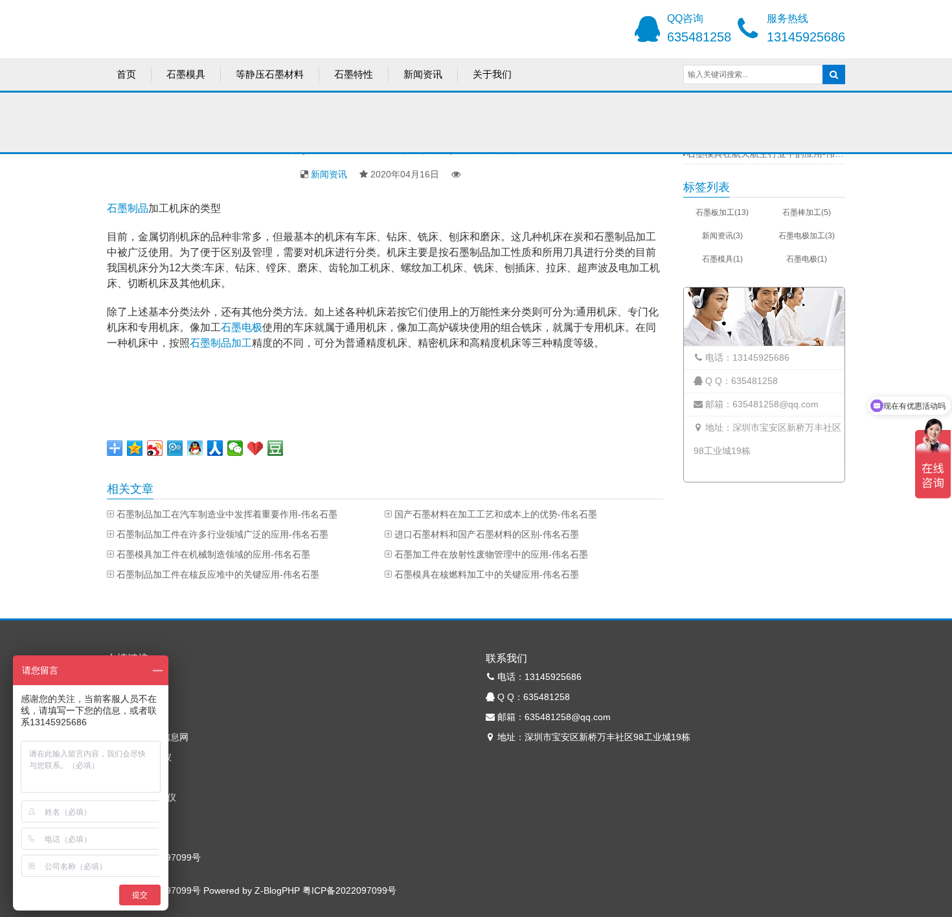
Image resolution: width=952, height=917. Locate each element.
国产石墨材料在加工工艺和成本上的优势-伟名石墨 (495, 514)
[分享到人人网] (215, 448)
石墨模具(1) (722, 259)
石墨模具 (185, 74)
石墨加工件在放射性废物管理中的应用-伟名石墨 (491, 554)
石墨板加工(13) (722, 212)
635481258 (699, 37)
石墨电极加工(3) (806, 235)
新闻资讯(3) (722, 235)
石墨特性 (353, 74)
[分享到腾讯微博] (175, 448)
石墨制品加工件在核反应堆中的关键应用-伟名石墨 (218, 574)
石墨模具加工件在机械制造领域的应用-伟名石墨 (213, 554)
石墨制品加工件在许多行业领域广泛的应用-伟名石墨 (222, 534)
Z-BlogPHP (277, 890)
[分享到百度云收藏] (255, 448)
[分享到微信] (235, 448)
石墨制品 (127, 208)
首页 (126, 74)
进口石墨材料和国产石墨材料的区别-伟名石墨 (486, 534)
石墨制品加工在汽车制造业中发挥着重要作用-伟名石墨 (227, 514)
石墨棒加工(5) (806, 212)
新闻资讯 (422, 74)
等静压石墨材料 (270, 74)
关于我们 (492, 74)
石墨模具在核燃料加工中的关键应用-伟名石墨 (486, 574)
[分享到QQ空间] (135, 448)
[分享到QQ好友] (195, 448)
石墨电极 (241, 327)
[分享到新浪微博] (155, 448)
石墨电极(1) (806, 259)
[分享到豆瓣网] (275, 448)
